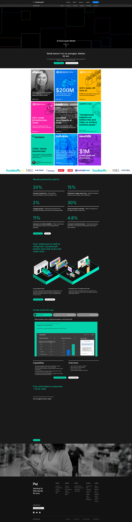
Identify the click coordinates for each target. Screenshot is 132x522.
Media (57, 492)
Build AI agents (77, 489)
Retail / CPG (67, 487)
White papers (88, 499)
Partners (96, 496)
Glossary (88, 492)
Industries (67, 483)
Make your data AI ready (79, 487)
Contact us (97, 501)
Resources (88, 483)
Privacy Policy (68, 519)
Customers (97, 492)
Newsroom (97, 489)
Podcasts (88, 494)
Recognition (97, 494)
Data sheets (88, 491)
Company (96, 483)
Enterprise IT (58, 491)
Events (96, 491)
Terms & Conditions (86, 519)
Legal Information (96, 519)
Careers (96, 499)
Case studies (88, 489)
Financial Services (59, 487)
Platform (76, 483)
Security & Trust (76, 519)
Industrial (57, 489)
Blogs (87, 487)
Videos (87, 496)
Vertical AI (96, 487)
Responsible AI (77, 491)
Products (57, 483)
